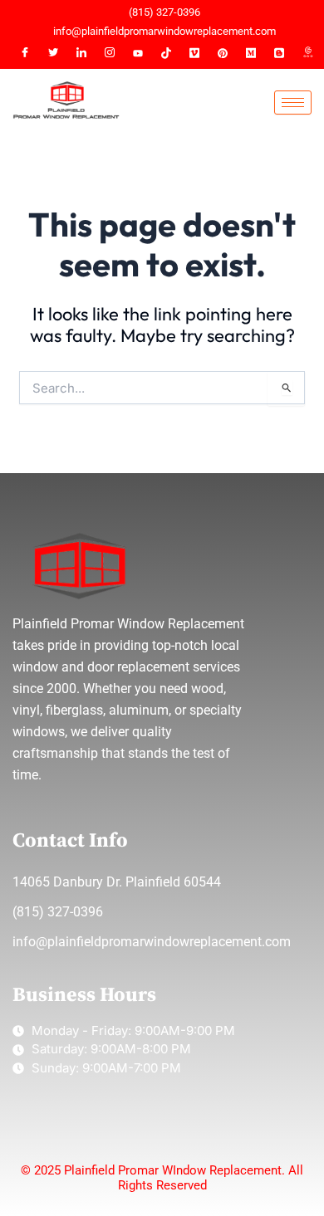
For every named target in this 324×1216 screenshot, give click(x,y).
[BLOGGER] (279, 53)
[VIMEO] (194, 53)
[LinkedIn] (81, 53)
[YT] (137, 53)
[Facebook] (24, 53)
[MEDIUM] (250, 53)
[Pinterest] (222, 53)
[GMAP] (307, 53)
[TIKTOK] (166, 53)
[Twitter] (53, 53)
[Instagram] (109, 53)
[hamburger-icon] (293, 102)
